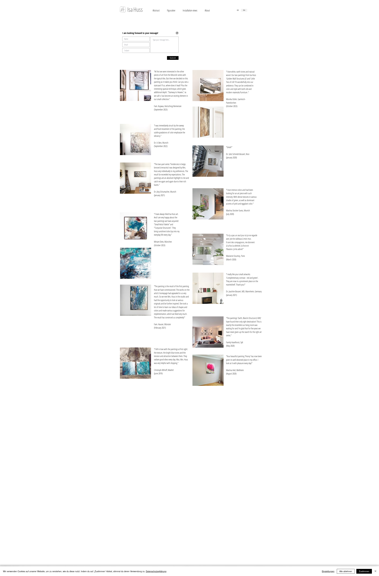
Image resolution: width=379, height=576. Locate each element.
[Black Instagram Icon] (177, 33)
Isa (130, 9)
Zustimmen (364, 571)
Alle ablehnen (345, 571)
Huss (138, 9)
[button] (156, 10)
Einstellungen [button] (328, 571)
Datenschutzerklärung (156, 571)
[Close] (375, 571)
